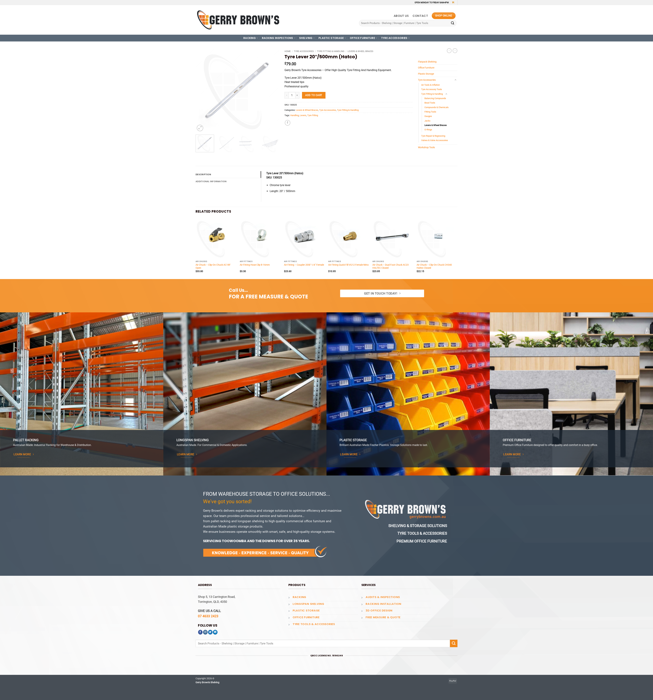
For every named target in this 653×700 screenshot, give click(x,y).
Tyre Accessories (304, 51)
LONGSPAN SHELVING (308, 604)
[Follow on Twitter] (210, 632)
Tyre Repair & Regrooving (433, 136)
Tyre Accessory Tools (431, 89)
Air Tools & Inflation (430, 85)
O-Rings (428, 129)
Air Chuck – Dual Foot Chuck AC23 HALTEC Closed (390, 266)
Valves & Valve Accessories (434, 140)
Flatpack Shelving (427, 61)
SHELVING (306, 38)
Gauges (428, 116)
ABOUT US (401, 16)
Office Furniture (426, 67)
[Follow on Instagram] (205, 632)
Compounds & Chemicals (436, 107)
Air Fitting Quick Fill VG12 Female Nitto (348, 264)
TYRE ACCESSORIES (394, 38)
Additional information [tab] (211, 181)
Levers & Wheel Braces (360, 51)
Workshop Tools (426, 147)
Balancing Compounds (435, 98)
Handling (294, 115)
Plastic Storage (426, 73)
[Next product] (449, 50)
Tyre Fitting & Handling (330, 51)
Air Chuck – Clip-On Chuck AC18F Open (213, 266)
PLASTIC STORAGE (331, 38)
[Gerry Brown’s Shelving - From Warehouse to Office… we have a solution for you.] (238, 19)
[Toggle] (455, 80)
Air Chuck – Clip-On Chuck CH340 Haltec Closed (434, 266)
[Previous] (201, 90)
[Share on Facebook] (287, 122)
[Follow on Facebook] (200, 632)
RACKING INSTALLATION (383, 604)
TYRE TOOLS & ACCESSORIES (314, 624)
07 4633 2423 (208, 616)
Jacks (427, 120)
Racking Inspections (277, 38)
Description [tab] (203, 174)
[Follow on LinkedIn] (215, 632)
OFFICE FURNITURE (362, 38)
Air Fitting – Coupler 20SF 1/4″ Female (304, 264)
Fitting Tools (430, 111)
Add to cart (313, 95)
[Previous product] (455, 50)
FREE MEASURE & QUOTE (383, 617)
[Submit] (452, 23)
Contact (420, 16)
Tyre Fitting (312, 115)
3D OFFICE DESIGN (379, 610)
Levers (303, 115)
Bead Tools (429, 102)
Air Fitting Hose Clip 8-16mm (255, 264)
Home (287, 51)
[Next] (273, 90)
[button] (453, 2)
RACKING (249, 38)
